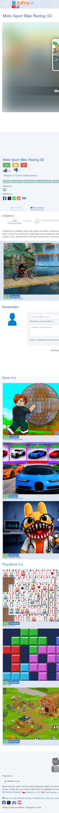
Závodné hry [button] (16, 181)
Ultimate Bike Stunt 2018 (13, 298)
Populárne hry (12, 564)
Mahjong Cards (9, 625)
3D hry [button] (6, 181)
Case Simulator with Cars (13, 498)
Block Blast (7, 684)
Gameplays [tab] (38, 207)
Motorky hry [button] (29, 181)
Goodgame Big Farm (11, 743)
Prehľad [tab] (17, 207)
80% (7, 165)
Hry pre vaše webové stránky (18, 798)
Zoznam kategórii (13, 792)
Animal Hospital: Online (12, 557)
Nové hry (9, 377)
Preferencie (38, 798)
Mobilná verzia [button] (13, 781)
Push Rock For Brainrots (12, 439)
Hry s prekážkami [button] (43, 181)
